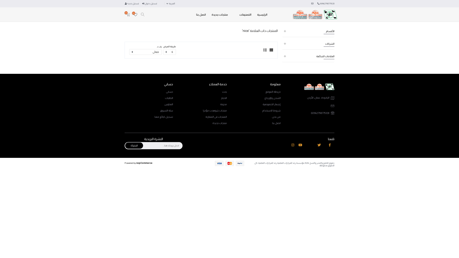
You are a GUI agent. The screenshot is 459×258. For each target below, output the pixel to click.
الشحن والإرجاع (273, 98)
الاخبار (224, 98)
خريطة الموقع (273, 91)
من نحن (276, 116)
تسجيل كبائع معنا (164, 116)
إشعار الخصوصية (272, 104)
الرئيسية (262, 14)
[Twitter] (319, 145)
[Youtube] (300, 145)
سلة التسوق (166, 110)
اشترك (134, 145)
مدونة (223, 104)
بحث (224, 91)
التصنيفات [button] (245, 14)
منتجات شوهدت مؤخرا (215, 110)
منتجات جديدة (220, 14)
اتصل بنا (201, 14)
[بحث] (143, 15)
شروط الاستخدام (271, 110)
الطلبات (169, 98)
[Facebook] (330, 145)
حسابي (169, 91)
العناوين (168, 104)
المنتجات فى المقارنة (216, 116)
